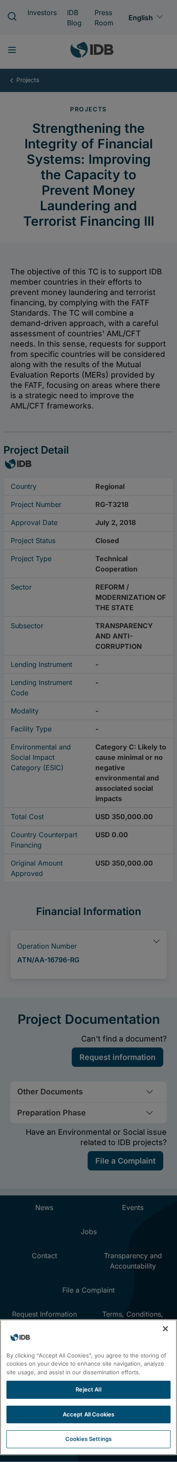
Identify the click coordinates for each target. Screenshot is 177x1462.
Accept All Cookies (88, 1414)
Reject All (88, 1389)
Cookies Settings (88, 1438)
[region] (88, 1387)
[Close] (165, 1328)
